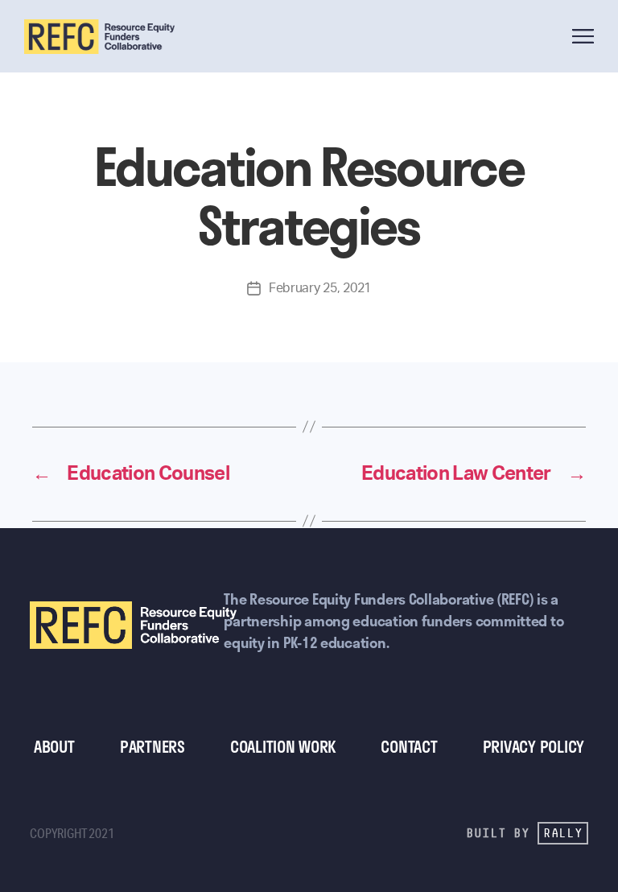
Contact (409, 746)
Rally (563, 833)
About (54, 746)
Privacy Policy (533, 746)
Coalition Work (283, 746)
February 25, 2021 (320, 288)
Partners (152, 746)
